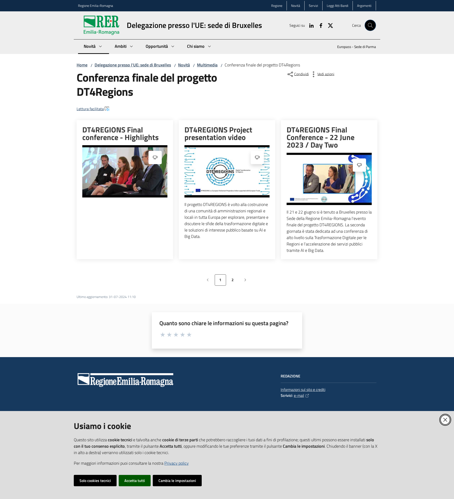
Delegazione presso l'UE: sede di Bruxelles (133, 65)
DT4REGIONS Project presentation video (218, 133)
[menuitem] (354, 47)
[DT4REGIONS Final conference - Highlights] (124, 171)
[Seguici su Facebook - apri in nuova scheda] (319, 25)
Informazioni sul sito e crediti (303, 389)
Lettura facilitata (90, 109)
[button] (370, 25)
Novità (184, 65)
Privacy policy (176, 463)
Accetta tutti (134, 480)
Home (82, 65)
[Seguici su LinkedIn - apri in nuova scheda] (309, 25)
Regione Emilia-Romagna (95, 5)
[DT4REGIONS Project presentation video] (227, 171)
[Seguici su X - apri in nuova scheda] (328, 25)
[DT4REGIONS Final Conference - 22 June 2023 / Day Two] (329, 179)
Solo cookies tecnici (95, 480)
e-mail (299, 395)
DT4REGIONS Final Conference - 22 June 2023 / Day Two (320, 137)
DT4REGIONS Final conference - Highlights (120, 133)
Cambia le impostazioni (177, 480)
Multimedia (207, 65)
